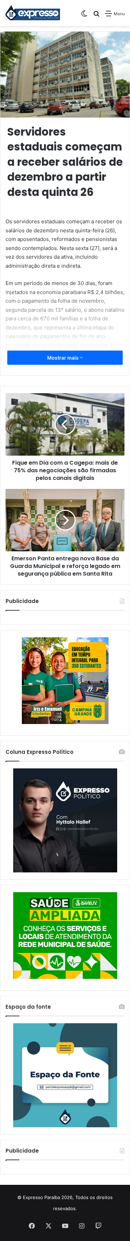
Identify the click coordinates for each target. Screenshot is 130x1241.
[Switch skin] (84, 16)
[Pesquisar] (96, 16)
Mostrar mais (63, 358)
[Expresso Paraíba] (33, 13)
